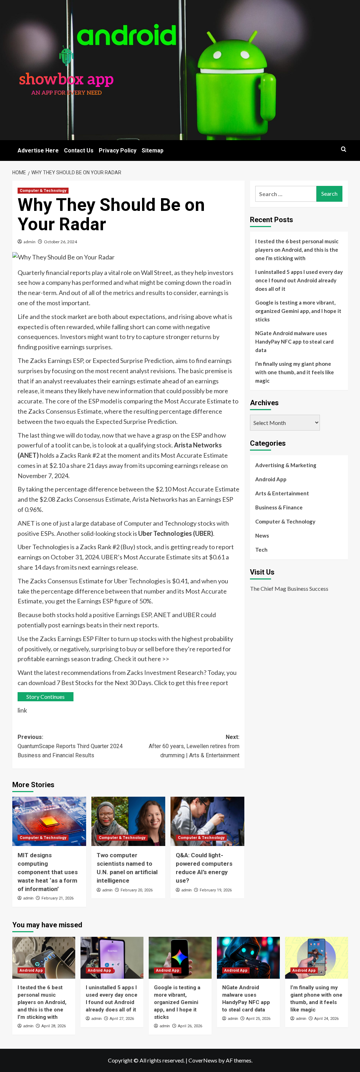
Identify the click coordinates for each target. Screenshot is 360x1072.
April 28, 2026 (53, 1026)
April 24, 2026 (326, 1018)
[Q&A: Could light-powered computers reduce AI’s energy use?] (207, 821)
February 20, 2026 (137, 890)
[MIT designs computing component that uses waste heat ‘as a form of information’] (49, 821)
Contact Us (79, 150)
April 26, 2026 (190, 1026)
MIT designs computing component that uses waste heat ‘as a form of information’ (48, 872)
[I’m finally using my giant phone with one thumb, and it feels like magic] (316, 958)
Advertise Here (38, 150)
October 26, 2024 (60, 241)
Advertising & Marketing (285, 465)
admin (30, 241)
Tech (261, 549)
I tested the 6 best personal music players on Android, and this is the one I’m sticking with (297, 249)
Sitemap (152, 150)
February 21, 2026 (57, 898)
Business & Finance (279, 507)
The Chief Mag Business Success (289, 588)
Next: (194, 746)
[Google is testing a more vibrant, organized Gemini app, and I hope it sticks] (180, 958)
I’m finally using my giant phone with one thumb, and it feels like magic (294, 372)
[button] (343, 149)
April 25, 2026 (258, 1018)
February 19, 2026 (216, 890)
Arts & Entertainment (282, 493)
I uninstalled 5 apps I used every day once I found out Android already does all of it (299, 280)
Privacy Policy (117, 150)
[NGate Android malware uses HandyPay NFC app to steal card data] (248, 958)
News (262, 535)
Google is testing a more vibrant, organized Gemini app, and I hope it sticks (298, 310)
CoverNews (202, 1060)
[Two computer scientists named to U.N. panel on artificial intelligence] (128, 821)
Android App (271, 479)
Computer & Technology (43, 190)
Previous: (70, 746)
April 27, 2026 (122, 1018)
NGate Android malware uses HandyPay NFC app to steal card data (294, 341)
